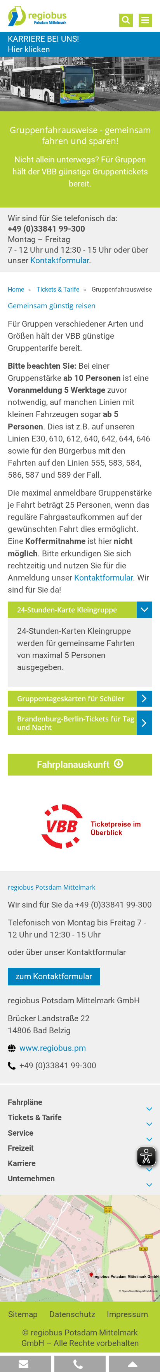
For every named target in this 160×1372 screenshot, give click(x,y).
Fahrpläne (25, 1102)
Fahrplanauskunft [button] (73, 764)
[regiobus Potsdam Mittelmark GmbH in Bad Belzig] (80, 1248)
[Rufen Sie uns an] (80, 1364)
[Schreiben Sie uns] (25, 1364)
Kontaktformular (59, 260)
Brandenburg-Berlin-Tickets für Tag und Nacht (75, 723)
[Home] (53, 16)
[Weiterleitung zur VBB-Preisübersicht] (94, 822)
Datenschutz (72, 1314)
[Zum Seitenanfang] (134, 1364)
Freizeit (21, 1148)
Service (20, 1133)
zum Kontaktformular (54, 976)
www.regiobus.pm (52, 1048)
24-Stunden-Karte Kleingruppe (67, 609)
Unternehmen (31, 1178)
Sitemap (23, 1314)
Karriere (80, 44)
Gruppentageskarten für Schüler (71, 698)
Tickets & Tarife (35, 1117)
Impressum (127, 1314)
